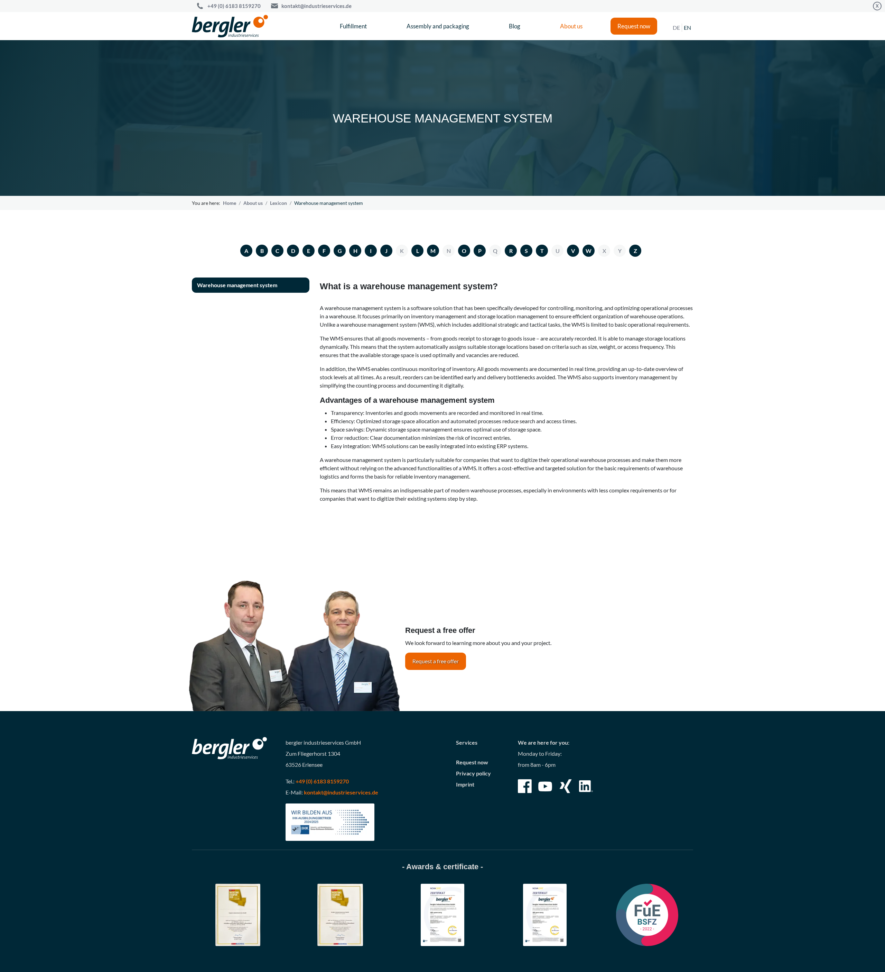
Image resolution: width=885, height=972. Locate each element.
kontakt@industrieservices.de (316, 6)
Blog (514, 26)
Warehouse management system (237, 285)
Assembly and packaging (438, 26)
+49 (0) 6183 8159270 (234, 6)
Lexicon (278, 203)
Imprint (465, 784)
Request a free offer (435, 661)
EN (687, 27)
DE (676, 27)
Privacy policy (473, 773)
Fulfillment (353, 26)
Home (229, 203)
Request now (633, 26)
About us (571, 26)
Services (466, 742)
